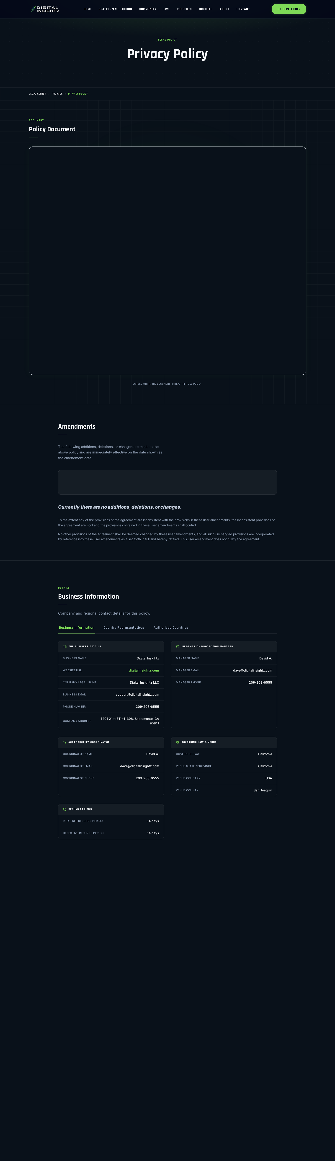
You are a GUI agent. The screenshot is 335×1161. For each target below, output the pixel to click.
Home (87, 9)
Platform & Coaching (115, 9)
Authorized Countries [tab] (171, 627)
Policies (57, 93)
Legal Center (37, 93)
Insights (205, 9)
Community (147, 9)
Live (166, 9)
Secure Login (289, 9)
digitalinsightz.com (144, 670)
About (224, 9)
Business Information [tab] (76, 627)
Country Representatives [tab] (123, 627)
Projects (184, 9)
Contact (243, 9)
